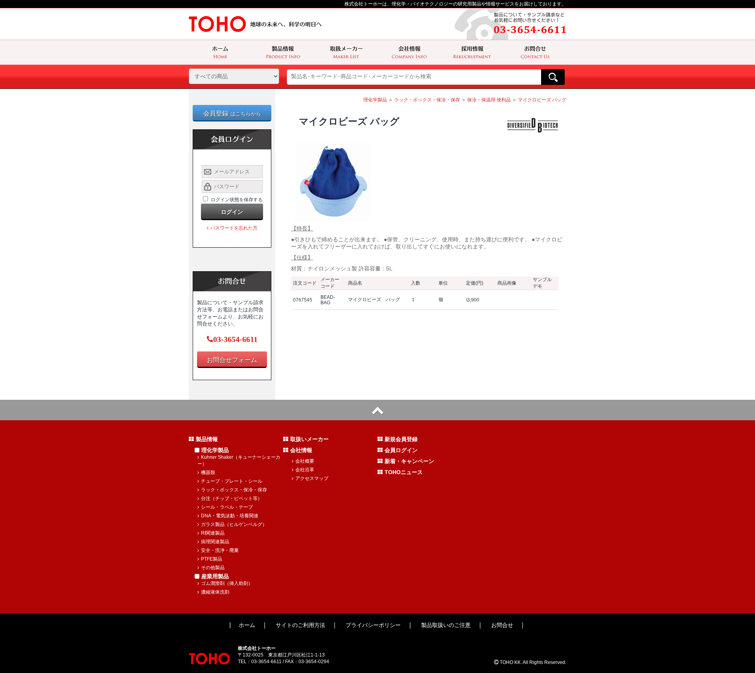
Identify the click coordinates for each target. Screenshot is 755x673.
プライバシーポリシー (373, 625)
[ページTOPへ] (377, 410)
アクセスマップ (311, 478)
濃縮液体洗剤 (215, 592)
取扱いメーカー (309, 439)
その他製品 (213, 567)
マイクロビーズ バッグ (542, 100)
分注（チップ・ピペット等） (231, 498)
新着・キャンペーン (409, 461)
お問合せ (502, 625)
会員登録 (232, 113)
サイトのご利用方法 (300, 625)
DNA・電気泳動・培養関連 (229, 516)
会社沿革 (304, 470)
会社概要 (304, 461)
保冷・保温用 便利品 (489, 100)
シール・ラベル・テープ (227, 507)
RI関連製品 (213, 533)
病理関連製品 (215, 541)
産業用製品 (215, 576)
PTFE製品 (211, 559)
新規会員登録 (401, 439)
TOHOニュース (404, 472)
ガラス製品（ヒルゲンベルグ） (234, 524)
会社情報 (301, 450)
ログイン (232, 212)
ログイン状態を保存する (237, 199)
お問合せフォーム (232, 360)
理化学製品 (375, 100)
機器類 (208, 472)
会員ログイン (401, 450)
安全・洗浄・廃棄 (220, 550)
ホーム (247, 625)
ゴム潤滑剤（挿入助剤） (227, 583)
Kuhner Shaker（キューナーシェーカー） (238, 460)
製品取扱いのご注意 (446, 625)
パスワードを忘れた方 (234, 228)
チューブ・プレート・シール (231, 481)
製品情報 (207, 439)
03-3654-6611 (235, 339)
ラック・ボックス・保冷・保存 (427, 100)
